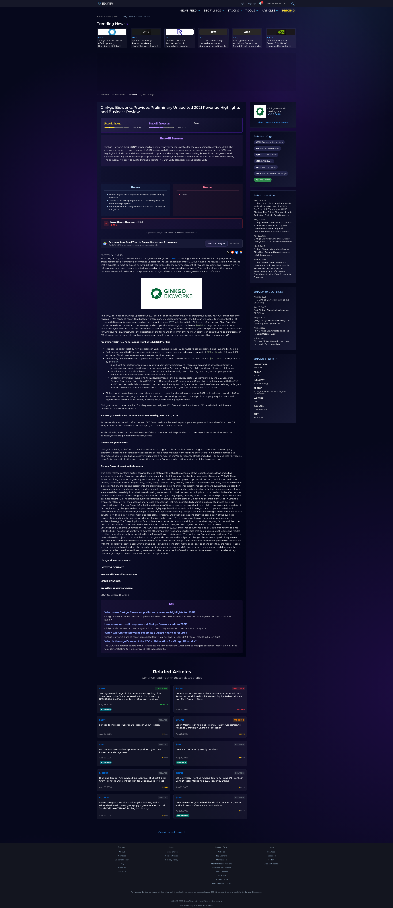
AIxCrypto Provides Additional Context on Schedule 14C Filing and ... (247, 43)
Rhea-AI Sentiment (159, 123)
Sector (258, 388)
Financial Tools (221, 880)
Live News (221, 876)
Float (257, 372)
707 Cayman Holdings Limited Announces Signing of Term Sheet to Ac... (212, 44)
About (122, 852)
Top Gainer (161, 688)
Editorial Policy (122, 860)
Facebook (271, 856)
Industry (259, 380)
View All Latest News (170, 832)
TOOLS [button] (250, 10)
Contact (122, 856)
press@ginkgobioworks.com (117, 588)
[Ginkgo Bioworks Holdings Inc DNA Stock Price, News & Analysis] (260, 111)
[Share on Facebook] (236, 252)
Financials (120, 94)
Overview (104, 94)
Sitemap (122, 872)
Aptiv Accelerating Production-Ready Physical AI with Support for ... (145, 44)
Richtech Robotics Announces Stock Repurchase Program (177, 43)
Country (259, 406)
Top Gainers (221, 856)
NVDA (270, 38)
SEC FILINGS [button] (212, 10)
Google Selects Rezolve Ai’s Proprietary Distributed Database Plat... (110, 44)
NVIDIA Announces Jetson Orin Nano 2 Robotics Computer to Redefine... (279, 44)
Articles (221, 852)
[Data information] (277, 359)
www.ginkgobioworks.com (206, 459)
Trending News (111, 23)
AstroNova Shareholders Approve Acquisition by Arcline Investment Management (130, 751)
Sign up (251, 3)
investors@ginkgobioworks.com (119, 574)
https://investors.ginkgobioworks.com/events (127, 435)
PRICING (288, 10)
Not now (234, 243)
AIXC (235, 38)
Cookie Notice (171, 856)
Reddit (271, 860)
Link (256, 402)
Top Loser (238, 688)
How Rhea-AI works (172, 233)
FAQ (122, 864)
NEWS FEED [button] (188, 10)
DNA (172, 258)
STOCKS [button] (233, 10)
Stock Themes (221, 872)
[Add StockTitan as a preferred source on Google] (240, 252)
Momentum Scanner (221, 868)
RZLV (100, 38)
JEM (201, 38)
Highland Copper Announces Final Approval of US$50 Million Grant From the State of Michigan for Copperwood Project (133, 779)
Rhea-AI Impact (113, 123)
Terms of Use (172, 852)
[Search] (293, 3)
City (256, 414)
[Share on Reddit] (232, 252)
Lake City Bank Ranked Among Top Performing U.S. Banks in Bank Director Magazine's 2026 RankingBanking (209, 779)
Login (242, 3)
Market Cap (261, 364)
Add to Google (271, 864)
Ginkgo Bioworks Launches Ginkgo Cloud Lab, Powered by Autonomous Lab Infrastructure (272, 252)
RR (167, 38)
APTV (134, 38)
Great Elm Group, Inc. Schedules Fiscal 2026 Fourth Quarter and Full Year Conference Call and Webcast (208, 804)
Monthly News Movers (221, 864)
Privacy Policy (171, 860)
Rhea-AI (122, 868)
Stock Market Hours (221, 884)
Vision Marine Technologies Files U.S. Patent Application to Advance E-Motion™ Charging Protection (208, 726)
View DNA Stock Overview (273, 122)
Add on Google (216, 243)
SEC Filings (149, 94)
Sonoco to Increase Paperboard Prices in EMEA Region (129, 724)
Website (259, 398)
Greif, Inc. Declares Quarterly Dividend (197, 749)
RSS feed (271, 852)
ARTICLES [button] (268, 10)
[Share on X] (227, 252)
